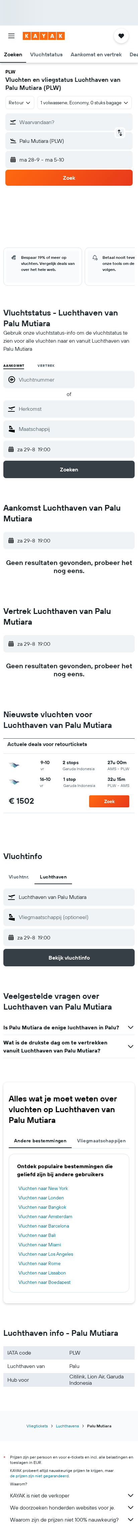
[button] (11, 35)
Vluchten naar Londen (41, 1198)
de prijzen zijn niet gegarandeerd (39, 1475)
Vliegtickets (37, 1425)
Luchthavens (67, 1425)
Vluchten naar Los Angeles (45, 1254)
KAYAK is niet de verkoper (39, 1495)
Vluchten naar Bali (37, 1235)
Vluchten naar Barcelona (43, 1226)
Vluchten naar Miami (39, 1245)
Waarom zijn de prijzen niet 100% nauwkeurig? (64, 1519)
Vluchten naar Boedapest (44, 1282)
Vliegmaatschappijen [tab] (101, 1141)
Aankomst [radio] (13, 365)
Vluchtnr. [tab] (19, 877)
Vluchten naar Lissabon (42, 1273)
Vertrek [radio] (46, 365)
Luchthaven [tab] (53, 877)
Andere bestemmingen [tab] (40, 1141)
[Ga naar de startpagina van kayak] (44, 36)
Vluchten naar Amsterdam (45, 1216)
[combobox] (75, 408)
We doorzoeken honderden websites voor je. (62, 1507)
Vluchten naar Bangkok (42, 1207)
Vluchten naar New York (43, 1188)
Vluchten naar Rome (39, 1263)
